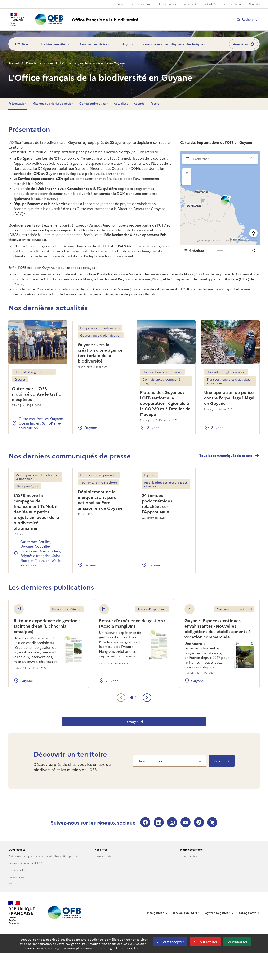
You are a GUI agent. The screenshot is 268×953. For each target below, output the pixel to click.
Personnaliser (236, 941)
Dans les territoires (94, 44)
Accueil (13, 63)
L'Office (21, 44)
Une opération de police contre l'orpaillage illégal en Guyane (229, 397)
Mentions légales (126, 948)
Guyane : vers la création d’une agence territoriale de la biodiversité (100, 352)
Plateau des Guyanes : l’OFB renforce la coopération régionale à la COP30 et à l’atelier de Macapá (165, 403)
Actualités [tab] (121, 103)
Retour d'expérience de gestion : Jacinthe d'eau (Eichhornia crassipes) (47, 626)
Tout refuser (207, 941)
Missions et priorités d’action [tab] (52, 103)
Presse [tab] (155, 103)
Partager (131, 721)
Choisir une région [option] (151, 761)
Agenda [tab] (139, 103)
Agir (125, 44)
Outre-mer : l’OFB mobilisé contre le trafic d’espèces (36, 394)
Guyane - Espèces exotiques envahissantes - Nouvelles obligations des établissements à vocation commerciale (217, 628)
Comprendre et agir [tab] (93, 103)
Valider (219, 761)
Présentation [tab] (17, 103)
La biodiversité (53, 44)
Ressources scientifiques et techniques (173, 44)
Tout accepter (172, 941)
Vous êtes (240, 44)
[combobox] (169, 761)
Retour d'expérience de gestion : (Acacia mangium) (132, 623)
